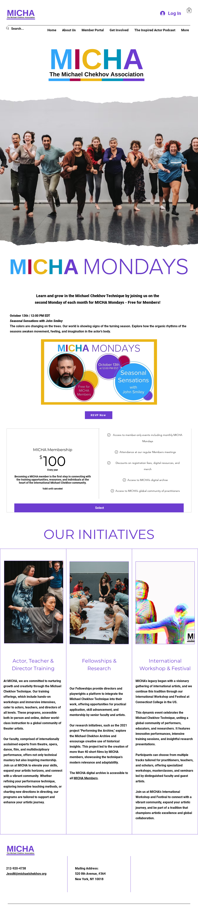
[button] (189, 10)
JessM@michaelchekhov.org (26, 873)
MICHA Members (86, 778)
